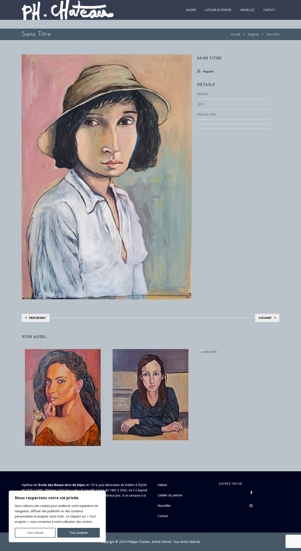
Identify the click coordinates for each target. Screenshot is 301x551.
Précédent (37, 318)
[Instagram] (251, 507)
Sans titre (273, 34)
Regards (253, 34)
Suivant (265, 318)
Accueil (235, 34)
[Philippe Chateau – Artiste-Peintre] (68, 10)
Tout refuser (35, 532)
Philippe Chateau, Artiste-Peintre (149, 542)
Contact (269, 10)
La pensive (150, 386)
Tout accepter (78, 532)
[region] (57, 516)
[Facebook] (251, 494)
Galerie (191, 10)
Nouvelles (247, 10)
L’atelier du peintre (218, 10)
